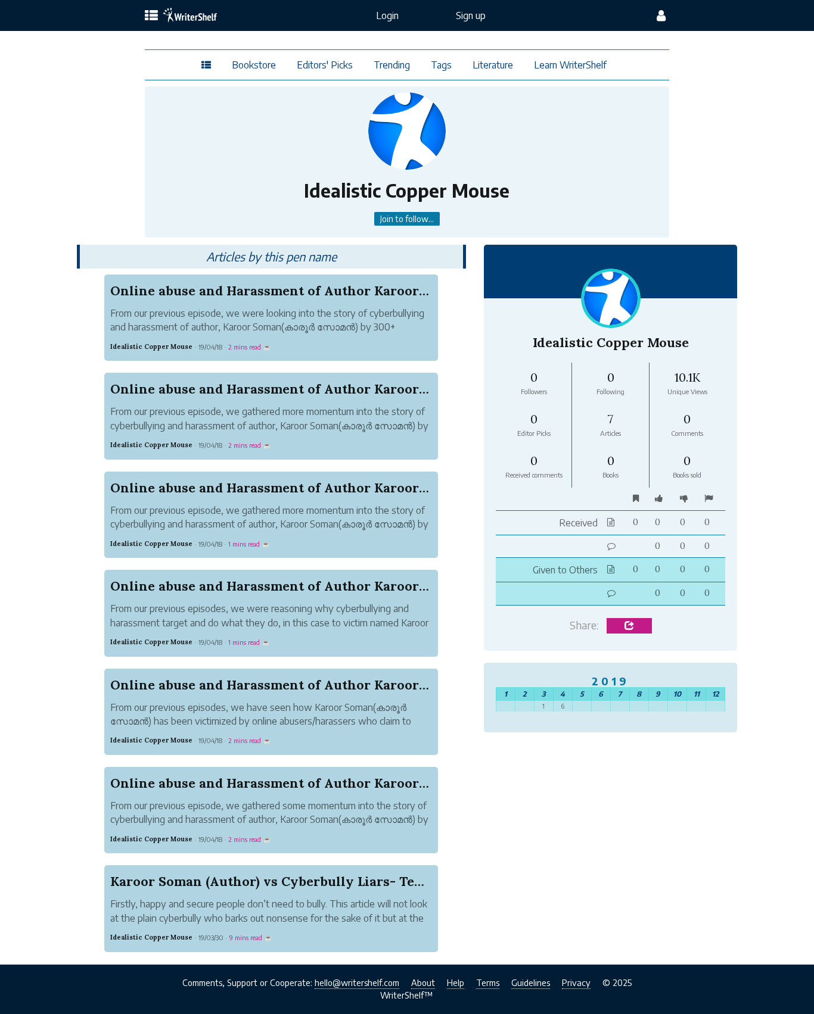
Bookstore (254, 65)
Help (455, 982)
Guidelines (530, 982)
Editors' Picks (325, 65)
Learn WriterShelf (570, 65)
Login (387, 15)
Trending (392, 65)
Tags (441, 65)
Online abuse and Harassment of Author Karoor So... (278, 290)
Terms (487, 982)
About (423, 982)
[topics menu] (151, 16)
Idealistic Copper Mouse (151, 346)
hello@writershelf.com (357, 982)
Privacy (576, 982)
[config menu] (661, 15)
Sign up (471, 15)
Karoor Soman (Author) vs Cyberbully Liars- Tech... (274, 881)
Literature (493, 65)
